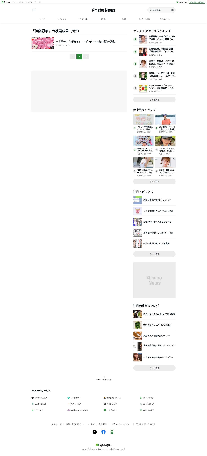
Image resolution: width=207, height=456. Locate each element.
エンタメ (62, 19)
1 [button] (79, 56)
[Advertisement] (57, 91)
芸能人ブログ (183, 2)
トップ (41, 19)
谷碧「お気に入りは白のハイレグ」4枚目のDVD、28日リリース (145, 173)
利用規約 (103, 424)
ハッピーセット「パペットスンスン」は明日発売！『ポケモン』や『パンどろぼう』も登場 (162, 89)
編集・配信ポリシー (75, 424)
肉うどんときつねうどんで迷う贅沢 (159, 314)
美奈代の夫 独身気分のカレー (156, 335)
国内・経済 (144, 19)
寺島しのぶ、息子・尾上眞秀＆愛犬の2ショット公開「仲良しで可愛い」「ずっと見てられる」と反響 (162, 77)
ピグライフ (38, 410)
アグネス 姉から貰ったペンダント (158, 357)
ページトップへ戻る (103, 379)
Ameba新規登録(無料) (197, 2)
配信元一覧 (56, 424)
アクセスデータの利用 (146, 424)
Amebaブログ (148, 398)
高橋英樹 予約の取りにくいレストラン (159, 346)
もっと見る (154, 99)
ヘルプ (91, 424)
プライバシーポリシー (121, 424)
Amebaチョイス (40, 398)
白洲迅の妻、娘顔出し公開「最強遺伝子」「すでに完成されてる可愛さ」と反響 (162, 51)
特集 (103, 19)
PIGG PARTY (112, 404)
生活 (124, 19)
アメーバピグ (76, 404)
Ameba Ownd (40, 404)
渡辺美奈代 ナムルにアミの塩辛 (157, 324)
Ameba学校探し (149, 410)
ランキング (165, 19)
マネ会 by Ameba (114, 398)
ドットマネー (76, 398)
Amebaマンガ (148, 404)
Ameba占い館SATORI (79, 410)
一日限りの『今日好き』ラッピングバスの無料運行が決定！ (86, 41)
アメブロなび (112, 410)
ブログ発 (82, 19)
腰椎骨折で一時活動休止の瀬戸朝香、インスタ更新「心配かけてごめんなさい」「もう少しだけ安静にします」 (162, 40)
